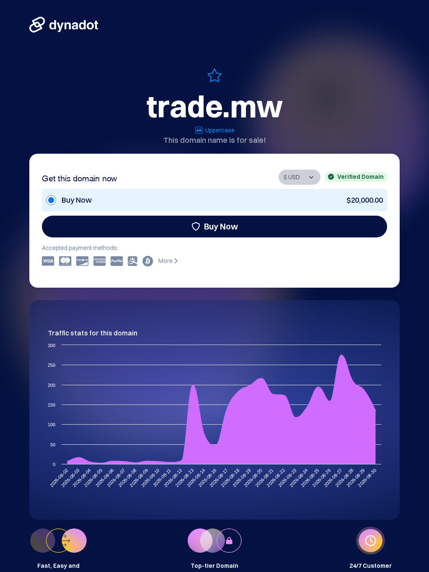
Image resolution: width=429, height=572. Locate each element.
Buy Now (221, 226)
